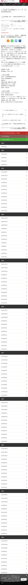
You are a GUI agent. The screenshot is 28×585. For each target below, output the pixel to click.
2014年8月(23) (4, 508)
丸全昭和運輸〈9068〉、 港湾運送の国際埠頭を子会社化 (14, 17)
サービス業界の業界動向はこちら (9, 110)
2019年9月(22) (4, 274)
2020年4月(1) (4, 246)
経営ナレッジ (12, 24)
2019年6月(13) (4, 285)
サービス (19, 25)
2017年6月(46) (4, 377)
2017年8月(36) (4, 370)
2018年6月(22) (4, 331)
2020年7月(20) (4, 235)
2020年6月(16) (4, 239)
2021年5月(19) (4, 196)
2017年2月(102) (4, 391)
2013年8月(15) (4, 555)
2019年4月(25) (4, 292)
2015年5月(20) (4, 473)
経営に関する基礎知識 (5, 25)
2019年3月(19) (4, 296)
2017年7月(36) (4, 374)
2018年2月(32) (4, 345)
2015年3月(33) (4, 480)
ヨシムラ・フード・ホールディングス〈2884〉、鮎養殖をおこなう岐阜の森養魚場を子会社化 (13, 21)
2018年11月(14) (4, 313)
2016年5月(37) (4, 427)
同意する (23, 579)
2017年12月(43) (4, 356)
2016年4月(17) (4, 430)
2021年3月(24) (4, 203)
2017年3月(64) (4, 388)
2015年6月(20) (4, 469)
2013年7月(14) (4, 558)
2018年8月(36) (4, 324)
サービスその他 (4, 27)
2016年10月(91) (4, 409)
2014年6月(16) (4, 516)
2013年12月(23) (4, 540)
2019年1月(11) (4, 303)
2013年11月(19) (4, 544)
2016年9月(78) (4, 413)
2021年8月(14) (4, 186)
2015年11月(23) (4, 452)
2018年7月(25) (4, 327)
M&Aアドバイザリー (5, 24)
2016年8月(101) (4, 416)
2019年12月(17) (4, 264)
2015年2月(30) (4, 483)
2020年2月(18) (4, 253)
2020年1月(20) (4, 256)
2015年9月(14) (4, 459)
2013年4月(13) (4, 569)
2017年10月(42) (4, 363)
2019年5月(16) (4, 288)
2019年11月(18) (4, 267)
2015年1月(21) (4, 487)
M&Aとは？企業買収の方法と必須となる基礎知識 (12, 115)
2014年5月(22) (4, 519)
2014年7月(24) (4, 512)
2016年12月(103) (4, 402)
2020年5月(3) (4, 242)
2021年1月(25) (4, 210)
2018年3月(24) (4, 342)
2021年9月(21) (4, 182)
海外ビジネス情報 (17, 3)
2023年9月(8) (4, 146)
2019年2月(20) (4, 299)
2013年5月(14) (4, 565)
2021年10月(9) (4, 179)
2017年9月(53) (4, 367)
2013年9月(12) (4, 551)
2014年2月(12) (4, 530)
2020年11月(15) (4, 221)
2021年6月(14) (4, 193)
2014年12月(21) (4, 494)
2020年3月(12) (4, 249)
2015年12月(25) (4, 448)
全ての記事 (3, 3)
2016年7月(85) (4, 420)
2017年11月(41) (4, 360)
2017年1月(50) (4, 395)
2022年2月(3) (4, 161)
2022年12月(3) (4, 154)
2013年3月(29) (4, 572)
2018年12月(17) (4, 310)
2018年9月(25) (4, 320)
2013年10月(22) (4, 548)
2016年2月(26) (4, 437)
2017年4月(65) (4, 384)
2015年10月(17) (4, 455)
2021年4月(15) (4, 200)
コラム (10, 3)
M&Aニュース (13, 25)
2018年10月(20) (4, 317)
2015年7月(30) (4, 466)
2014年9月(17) (4, 505)
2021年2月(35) (4, 207)
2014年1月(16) (4, 533)
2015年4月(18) (4, 476)
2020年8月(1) (4, 232)
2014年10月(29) (4, 501)
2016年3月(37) (4, 434)
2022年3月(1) (4, 157)
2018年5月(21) (4, 335)
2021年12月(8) (4, 172)
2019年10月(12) (4, 271)
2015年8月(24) (4, 462)
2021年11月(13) (4, 175)
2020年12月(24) (4, 218)
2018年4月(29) (4, 338)
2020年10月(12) (4, 225)
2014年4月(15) (4, 523)
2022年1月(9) (4, 164)
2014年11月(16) (4, 498)
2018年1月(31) (4, 349)
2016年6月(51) (4, 423)
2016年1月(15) (4, 441)
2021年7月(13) (4, 189)
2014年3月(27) (4, 526)
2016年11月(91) (4, 406)
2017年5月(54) (4, 381)
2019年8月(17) (4, 278)
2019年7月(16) (4, 281)
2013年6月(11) (4, 562)
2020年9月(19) (4, 228)
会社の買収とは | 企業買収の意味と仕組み (11, 120)
